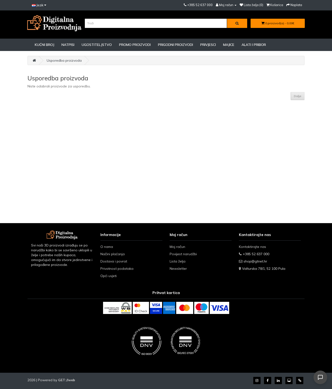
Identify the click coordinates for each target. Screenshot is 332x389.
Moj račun (177, 247)
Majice (228, 44)
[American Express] (169, 307)
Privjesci (208, 44)
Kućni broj (44, 44)
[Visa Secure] (156, 307)
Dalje (297, 96)
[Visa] (219, 307)
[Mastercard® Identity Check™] (140, 307)
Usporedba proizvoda (64, 60)
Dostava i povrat (113, 261)
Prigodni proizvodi (175, 44)
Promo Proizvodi (135, 44)
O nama (106, 247)
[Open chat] (320, 377)
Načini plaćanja (112, 254)
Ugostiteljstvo (97, 44)
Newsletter (178, 268)
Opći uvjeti (108, 276)
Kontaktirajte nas (252, 247)
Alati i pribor (254, 44)
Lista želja (177, 261)
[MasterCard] (185, 307)
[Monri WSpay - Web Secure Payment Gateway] (117, 307)
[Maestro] (201, 307)
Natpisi (67, 44)
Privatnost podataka (116, 268)
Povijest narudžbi (183, 254)
